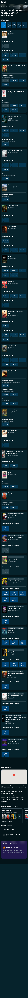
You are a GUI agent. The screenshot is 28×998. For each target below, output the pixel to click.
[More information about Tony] (4, 34)
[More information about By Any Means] (4, 652)
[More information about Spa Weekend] (4, 433)
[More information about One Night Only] (4, 208)
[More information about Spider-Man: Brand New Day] (4, 314)
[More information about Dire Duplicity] (4, 742)
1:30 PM (22, 80)
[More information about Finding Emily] (4, 284)
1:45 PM (14, 165)
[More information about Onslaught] (4, 631)
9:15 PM (6, 305)
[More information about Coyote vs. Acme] (4, 373)
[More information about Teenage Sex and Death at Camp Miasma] (4, 93)
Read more (4, 801)
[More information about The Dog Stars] (4, 348)
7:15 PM (6, 144)
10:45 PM (5, 169)
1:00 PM (6, 55)
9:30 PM (14, 364)
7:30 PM (14, 250)
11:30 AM (5, 296)
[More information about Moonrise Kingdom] (4, 412)
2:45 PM (14, 296)
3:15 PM (6, 250)
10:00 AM (5, 46)
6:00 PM (22, 296)
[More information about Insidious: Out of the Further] (4, 119)
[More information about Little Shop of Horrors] (4, 538)
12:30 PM (5, 424)
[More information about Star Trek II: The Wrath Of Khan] (4, 674)
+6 (19, 816)
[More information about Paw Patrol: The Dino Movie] (4, 68)
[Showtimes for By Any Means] (12, 816)
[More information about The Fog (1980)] (4, 516)
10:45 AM (5, 165)
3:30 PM (6, 84)
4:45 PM (6, 178)
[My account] (26, 2)
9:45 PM (22, 250)
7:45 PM (22, 165)
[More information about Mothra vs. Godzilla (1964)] (4, 581)
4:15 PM (22, 130)
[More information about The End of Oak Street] (4, 153)
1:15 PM (14, 130)
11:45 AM (6, 360)
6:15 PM (22, 360)
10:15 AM (6, 130)
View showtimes (7, 821)
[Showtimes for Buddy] (8, 816)
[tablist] (14, 851)
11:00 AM (5, 220)
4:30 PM (22, 270)
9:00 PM (14, 403)
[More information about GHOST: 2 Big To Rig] (4, 609)
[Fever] (4, 2)
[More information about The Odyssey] (4, 229)
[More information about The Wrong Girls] (4, 560)
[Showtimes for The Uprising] (4, 816)
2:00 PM (6, 445)
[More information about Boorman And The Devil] (4, 696)
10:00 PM (5, 59)
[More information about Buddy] (4, 495)
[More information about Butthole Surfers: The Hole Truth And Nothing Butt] (3, 454)
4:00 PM (14, 55)
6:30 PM (14, 335)
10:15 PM (14, 110)
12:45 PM (14, 80)
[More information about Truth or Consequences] (4, 187)
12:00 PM (5, 385)
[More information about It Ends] (4, 259)
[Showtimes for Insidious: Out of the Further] (16, 816)
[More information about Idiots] (4, 474)
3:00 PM (6, 335)
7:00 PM (22, 55)
